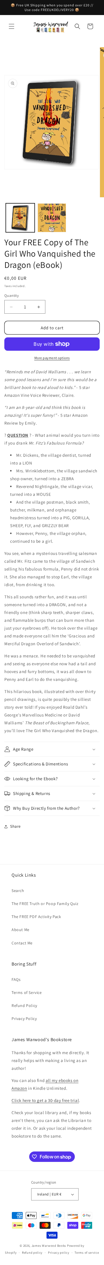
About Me (20, 929)
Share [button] (15, 826)
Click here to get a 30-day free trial (45, 1100)
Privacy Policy (24, 1018)
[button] (11, 26)
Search (18, 890)
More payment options (52, 358)
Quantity (11, 295)
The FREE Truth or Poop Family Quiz (45, 903)
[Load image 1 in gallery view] (20, 217)
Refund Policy (24, 1005)
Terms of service (87, 1253)
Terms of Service (27, 992)
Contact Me (22, 943)
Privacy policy (58, 1253)
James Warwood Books (48, 1246)
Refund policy (32, 1253)
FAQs (16, 979)
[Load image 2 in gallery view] (52, 217)
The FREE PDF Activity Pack (36, 916)
